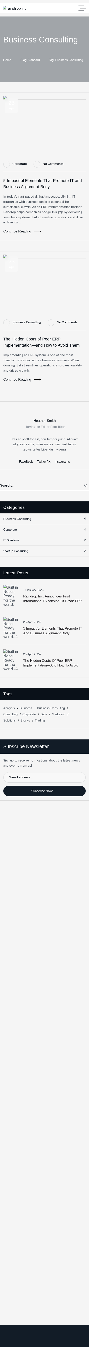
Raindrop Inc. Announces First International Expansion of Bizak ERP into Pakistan (52, 601)
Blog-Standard (30, 60)
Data (44, 714)
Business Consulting (26, 322)
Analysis (9, 708)
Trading (40, 720)
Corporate (19, 163)
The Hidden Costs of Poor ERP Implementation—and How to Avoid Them (50, 665)
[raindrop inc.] (15, 8)
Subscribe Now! (42, 791)
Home (7, 60)
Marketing (58, 714)
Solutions (9, 720)
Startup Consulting (44, 551)
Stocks (25, 720)
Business (26, 708)
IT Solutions (44, 540)
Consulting (10, 714)
